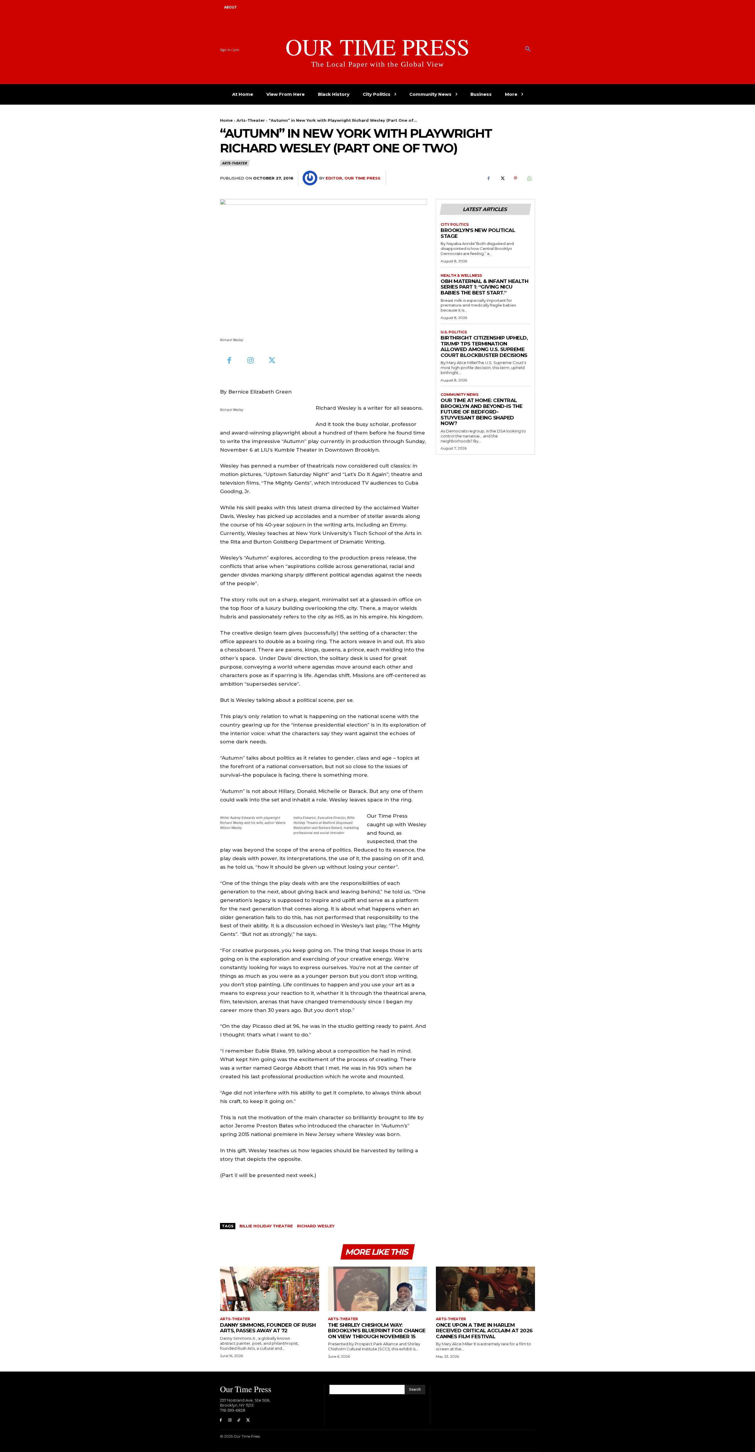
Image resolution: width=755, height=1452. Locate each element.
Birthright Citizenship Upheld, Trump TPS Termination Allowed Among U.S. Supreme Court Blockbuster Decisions (484, 346)
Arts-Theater (251, 120)
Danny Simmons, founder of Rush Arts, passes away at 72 (268, 1328)
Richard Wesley (315, 1226)
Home (226, 120)
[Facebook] (488, 178)
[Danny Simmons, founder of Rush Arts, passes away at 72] (269, 1289)
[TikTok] (239, 1420)
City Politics (455, 225)
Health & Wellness (461, 276)
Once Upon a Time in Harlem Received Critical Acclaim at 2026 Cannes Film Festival (484, 1330)
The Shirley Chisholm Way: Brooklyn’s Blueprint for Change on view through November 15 (377, 1330)
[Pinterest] (515, 178)
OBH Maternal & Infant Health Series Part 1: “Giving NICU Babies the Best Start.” (484, 287)
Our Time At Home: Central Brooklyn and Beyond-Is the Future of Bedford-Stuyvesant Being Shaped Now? (481, 411)
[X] (502, 178)
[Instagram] (251, 361)
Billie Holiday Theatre (266, 1226)
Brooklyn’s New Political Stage (478, 233)
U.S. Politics (454, 332)
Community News (459, 395)
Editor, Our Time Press (353, 178)
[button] (528, 49)
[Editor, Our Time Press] (311, 178)
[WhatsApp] (529, 178)
